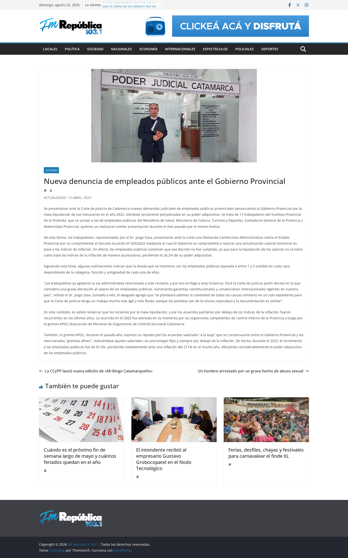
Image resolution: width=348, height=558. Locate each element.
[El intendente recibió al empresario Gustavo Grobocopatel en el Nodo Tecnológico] (174, 400)
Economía (148, 49)
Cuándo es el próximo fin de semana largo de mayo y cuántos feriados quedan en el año (80, 456)
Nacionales (121, 49)
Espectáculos (215, 49)
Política (72, 49)
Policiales (244, 49)
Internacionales (180, 49)
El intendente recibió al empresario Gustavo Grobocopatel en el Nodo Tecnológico (163, 459)
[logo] (71, 512)
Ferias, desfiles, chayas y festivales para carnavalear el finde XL (266, 453)
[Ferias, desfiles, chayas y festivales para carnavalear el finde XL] (266, 400)
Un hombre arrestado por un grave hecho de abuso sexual (250, 371)
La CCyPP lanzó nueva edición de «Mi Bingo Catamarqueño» (99, 371)
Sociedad (95, 49)
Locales (50, 49)
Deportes (269, 49)
